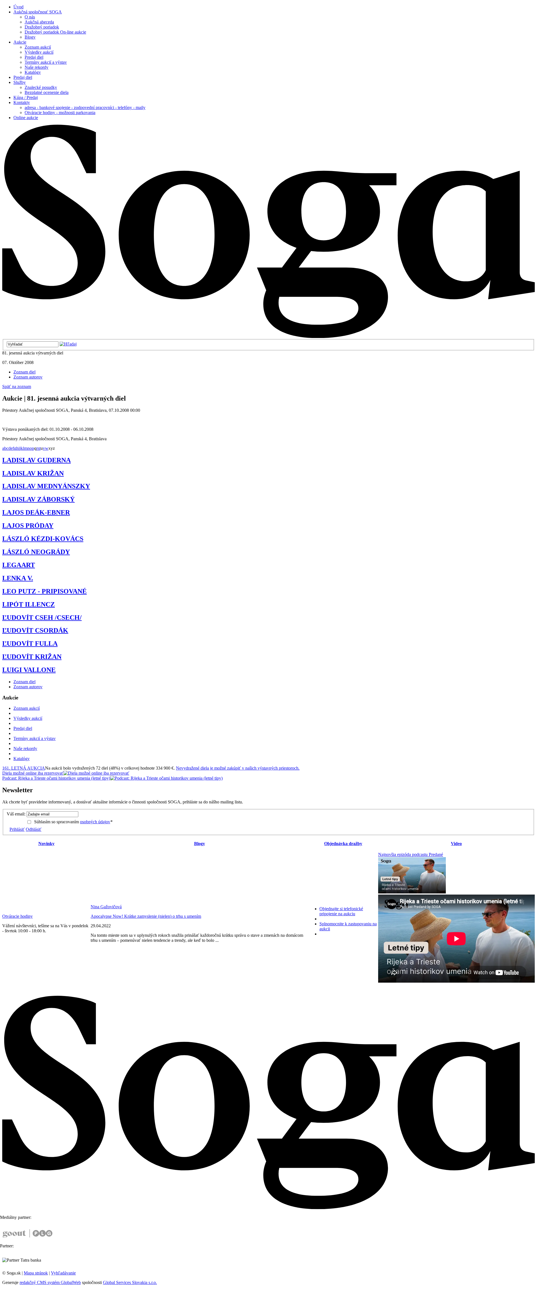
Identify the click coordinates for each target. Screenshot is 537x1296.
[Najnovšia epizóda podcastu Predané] (412, 892)
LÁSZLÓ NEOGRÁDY (36, 551)
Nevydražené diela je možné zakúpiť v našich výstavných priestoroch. (238, 768)
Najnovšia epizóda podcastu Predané (410, 854)
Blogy (199, 843)
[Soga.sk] (268, 336)
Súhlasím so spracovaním (73, 821)
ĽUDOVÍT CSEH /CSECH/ (42, 617)
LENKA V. (17, 578)
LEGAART (18, 565)
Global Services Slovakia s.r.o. (130, 1282)
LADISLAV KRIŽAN (33, 473)
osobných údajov (95, 821)
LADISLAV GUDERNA (36, 460)
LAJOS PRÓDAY (27, 525)
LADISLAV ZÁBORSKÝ (38, 499)
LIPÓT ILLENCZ (28, 604)
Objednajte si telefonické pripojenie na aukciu (341, 911)
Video (456, 843)
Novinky (46, 843)
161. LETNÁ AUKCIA (23, 768)
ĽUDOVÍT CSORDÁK (35, 630)
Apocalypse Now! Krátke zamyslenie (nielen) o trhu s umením (146, 916)
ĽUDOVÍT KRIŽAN (32, 656)
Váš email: (16, 814)
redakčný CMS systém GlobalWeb (50, 1282)
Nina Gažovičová (106, 906)
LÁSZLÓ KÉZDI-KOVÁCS (42, 538)
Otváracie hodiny (17, 916)
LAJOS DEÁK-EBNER (36, 512)
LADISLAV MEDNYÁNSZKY (46, 486)
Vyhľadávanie (63, 1273)
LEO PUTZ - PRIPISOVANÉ (44, 591)
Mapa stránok (36, 1273)
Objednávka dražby (343, 843)
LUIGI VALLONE (29, 669)
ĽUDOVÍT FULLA (30, 643)
